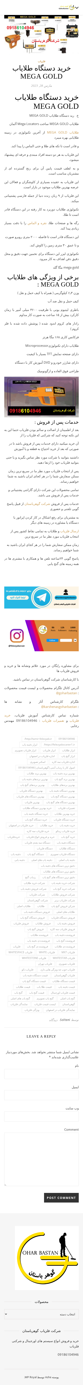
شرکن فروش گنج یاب (63, 906)
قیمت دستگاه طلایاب (63, 981)
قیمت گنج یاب (36, 992)
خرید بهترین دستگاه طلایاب (37, 808)
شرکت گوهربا (41, 503)
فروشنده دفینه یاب (65, 935)
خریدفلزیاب (13, 837)
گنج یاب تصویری (45, 998)
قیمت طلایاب (23, 987)
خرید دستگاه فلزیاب (64, 819)
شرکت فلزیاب (37, 894)
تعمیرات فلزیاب (53, 720)
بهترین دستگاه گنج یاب (63, 796)
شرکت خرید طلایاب (34, 883)
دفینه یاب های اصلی (41, 860)
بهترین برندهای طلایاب (63, 785)
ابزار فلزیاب (49, 750)
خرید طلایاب (46, 825)
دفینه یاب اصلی (67, 860)
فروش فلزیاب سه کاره (62, 929)
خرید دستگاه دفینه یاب (36, 814)
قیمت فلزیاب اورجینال (63, 992)
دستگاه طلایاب (67, 848)
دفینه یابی (19, 860)
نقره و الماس (37, 223)
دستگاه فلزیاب (45, 848)
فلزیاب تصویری (67, 964)
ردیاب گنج (30, 877)
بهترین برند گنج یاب (64, 779)
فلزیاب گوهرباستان (64, 975)
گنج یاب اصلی (67, 998)
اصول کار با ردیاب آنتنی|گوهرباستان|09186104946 (46, 767)
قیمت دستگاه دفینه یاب (35, 975)
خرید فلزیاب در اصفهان (21, 825)
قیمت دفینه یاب (66, 987)
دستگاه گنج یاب (35, 854)
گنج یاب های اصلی (20, 998)
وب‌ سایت (72, 1108)
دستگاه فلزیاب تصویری (62, 854)
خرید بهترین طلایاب (64, 814)
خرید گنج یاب (68, 837)
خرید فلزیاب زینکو (65, 831)
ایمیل (75, 1087)
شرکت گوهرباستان (37, 900)
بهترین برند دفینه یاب (64, 773)
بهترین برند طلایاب (36, 773)
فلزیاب (41, 61)
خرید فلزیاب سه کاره (38, 831)
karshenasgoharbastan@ (59, 706)
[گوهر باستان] (67, 7)
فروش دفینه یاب (66, 923)
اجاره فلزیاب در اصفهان (42, 756)
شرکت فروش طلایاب (63, 894)
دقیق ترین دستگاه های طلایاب (59, 871)
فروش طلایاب (43, 923)
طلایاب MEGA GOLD (63, 132)
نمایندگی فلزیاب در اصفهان (60, 1010)
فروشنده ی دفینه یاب (38, 940)
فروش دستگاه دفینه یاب (37, 912)
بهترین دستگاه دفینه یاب (62, 790)
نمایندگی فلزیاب (19, 1004)
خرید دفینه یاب (67, 825)
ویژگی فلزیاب (31, 1010)
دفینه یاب (16, 854)
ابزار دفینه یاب (29, 744)
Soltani (65, 1020)
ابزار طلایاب (68, 750)
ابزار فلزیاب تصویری (25, 750)
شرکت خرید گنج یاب (64, 889)
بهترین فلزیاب (32, 802)
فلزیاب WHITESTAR (64, 958)
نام (77, 1065)
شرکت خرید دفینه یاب (63, 883)
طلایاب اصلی (24, 906)
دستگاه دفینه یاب (66, 842)
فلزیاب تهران (45, 964)
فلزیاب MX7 (68, 952)
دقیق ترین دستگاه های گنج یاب (58, 877)
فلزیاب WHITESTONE (34, 958)
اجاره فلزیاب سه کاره (63, 762)
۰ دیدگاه (54, 1020)
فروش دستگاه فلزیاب (63, 917)
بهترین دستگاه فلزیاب (31, 790)
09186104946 (67, 739)
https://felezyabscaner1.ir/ (59, 744)
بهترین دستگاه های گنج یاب (60, 802)
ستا (29, 503)
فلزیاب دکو (27, 969)
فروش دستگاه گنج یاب (32, 917)
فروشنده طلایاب (39, 935)
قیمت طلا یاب (44, 987)
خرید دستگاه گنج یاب (36, 819)
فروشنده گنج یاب (65, 940)
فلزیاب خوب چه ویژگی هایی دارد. (57, 969)
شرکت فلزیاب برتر (64, 900)
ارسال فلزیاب (69, 531)
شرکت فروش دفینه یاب (33, 889)
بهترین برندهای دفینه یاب (35, 779)
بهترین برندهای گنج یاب (32, 785)
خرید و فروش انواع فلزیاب (40, 837)
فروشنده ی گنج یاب (37, 946)
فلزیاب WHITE (47, 952)
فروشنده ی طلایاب (65, 946)
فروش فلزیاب (21, 923)
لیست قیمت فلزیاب (45, 1004)
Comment (71, 1129)
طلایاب (41, 906)
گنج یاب (18, 992)
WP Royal (31, 1377)
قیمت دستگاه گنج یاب (34, 981)
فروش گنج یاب (35, 929)
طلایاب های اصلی (65, 912)
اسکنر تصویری (37, 762)
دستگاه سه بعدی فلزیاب (37, 842)
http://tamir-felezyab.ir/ (38, 739)
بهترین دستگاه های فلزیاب (30, 796)
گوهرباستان (68, 1004)
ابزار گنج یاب (68, 756)
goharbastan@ (66, 693)
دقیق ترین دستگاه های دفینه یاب (58, 865)
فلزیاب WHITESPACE (20, 952)
